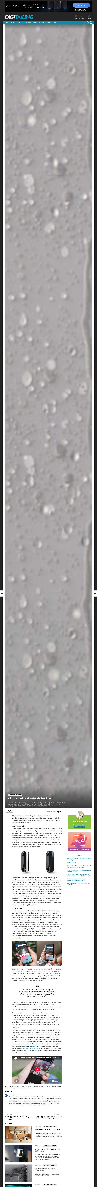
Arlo (18, 1086)
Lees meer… (46, 1159)
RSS (80, 855)
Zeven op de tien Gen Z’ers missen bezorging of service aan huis (79, 871)
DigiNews (13, 22)
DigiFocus (28, 22)
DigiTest (48, 1086)
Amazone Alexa (10, 1086)
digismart (30, 1086)
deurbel (23, 1086)
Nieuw (76, 18)
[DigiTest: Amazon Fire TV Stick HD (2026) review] (18, 1173)
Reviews (14, 1088)
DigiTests (20, 22)
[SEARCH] (88, 22)
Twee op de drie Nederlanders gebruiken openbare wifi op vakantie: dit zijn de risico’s (78, 875)
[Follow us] (84, 22)
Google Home (57, 1086)
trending (88, 18)
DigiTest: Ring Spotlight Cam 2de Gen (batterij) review (47, 1150)
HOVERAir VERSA (72, 863)
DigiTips (35, 22)
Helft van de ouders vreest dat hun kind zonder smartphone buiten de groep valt (79, 866)
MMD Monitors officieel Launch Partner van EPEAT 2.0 (78, 884)
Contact (54, 22)
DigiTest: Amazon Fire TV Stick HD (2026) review (46, 1169)
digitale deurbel (40, 1086)
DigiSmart (41, 22)
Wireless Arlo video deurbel (32, 1048)
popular (81, 18)
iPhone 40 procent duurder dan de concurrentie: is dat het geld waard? (79, 859)
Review (8, 1088)
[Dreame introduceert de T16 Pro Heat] (18, 1134)
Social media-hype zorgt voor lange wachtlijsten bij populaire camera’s (76, 879)
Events (48, 22)
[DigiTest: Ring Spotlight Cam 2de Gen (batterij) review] (18, 1153)
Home (7, 22)
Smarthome (21, 1088)
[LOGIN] (91, 22)
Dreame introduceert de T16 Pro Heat (47, 1130)
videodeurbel (30, 1088)
